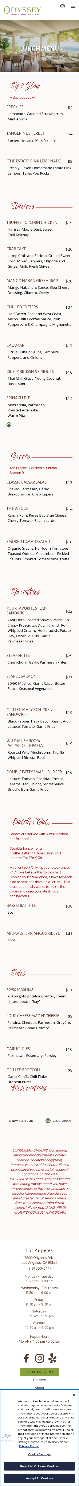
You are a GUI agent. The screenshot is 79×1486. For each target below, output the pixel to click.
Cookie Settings (39, 1454)
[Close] (74, 1395)
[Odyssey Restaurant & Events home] (22, 10)
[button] (21, 1121)
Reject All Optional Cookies (39, 1466)
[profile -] (62, 6)
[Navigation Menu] (73, 6)
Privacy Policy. (29, 1446)
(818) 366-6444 (39, 1268)
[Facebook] (26, 1358)
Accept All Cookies (39, 1478)
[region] (39, 1437)
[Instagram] (39, 1358)
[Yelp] (52, 1358)
